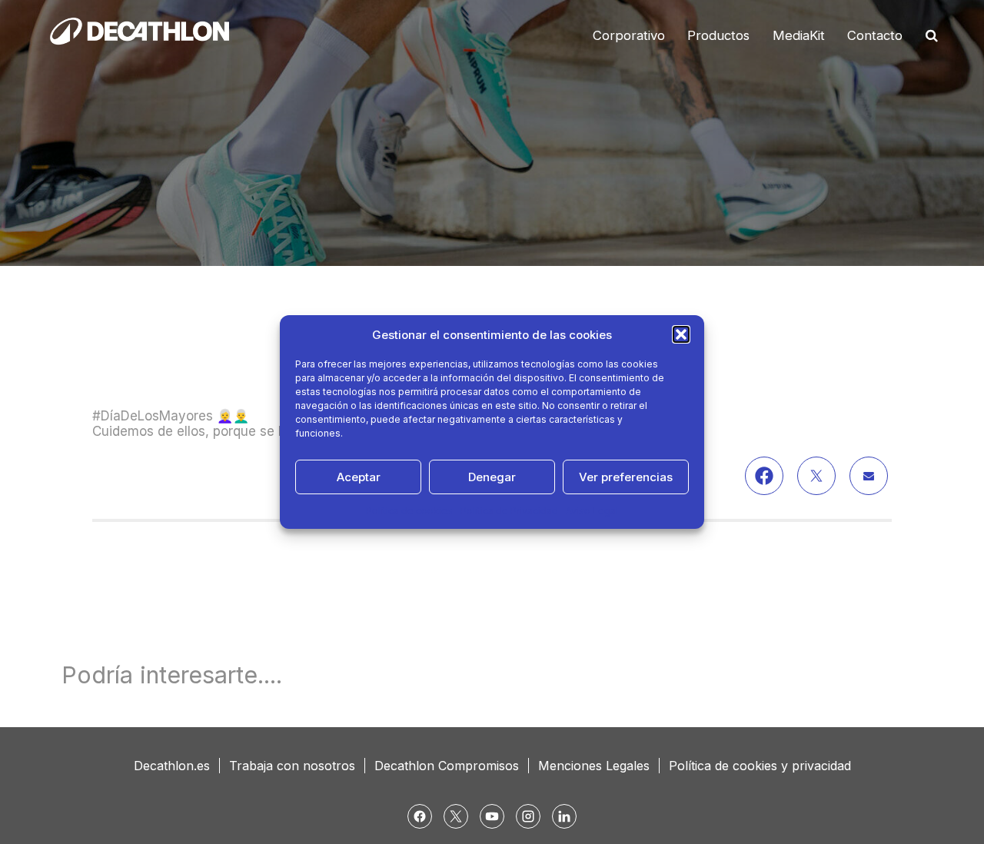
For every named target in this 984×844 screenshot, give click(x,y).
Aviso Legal (592, 511)
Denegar (492, 477)
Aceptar (359, 477)
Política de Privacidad (509, 511)
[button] (681, 334)
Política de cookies (409, 511)
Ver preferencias (626, 477)
